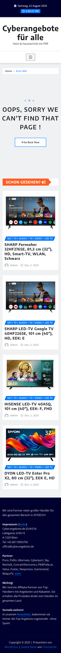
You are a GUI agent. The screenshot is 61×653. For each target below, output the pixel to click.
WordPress (11, 647)
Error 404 (21, 71)
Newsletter (24, 614)
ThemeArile (50, 647)
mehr (22, 524)
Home (8, 71)
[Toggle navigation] (30, 57)
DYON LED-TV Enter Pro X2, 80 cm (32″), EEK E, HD (30, 475)
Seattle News (29, 647)
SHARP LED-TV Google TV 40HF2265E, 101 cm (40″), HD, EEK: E (29, 333)
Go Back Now (31, 142)
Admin (14, 265)
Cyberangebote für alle (30, 32)
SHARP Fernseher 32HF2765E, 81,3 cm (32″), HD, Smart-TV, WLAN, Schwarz (28, 251)
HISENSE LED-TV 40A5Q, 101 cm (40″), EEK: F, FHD (28, 406)
